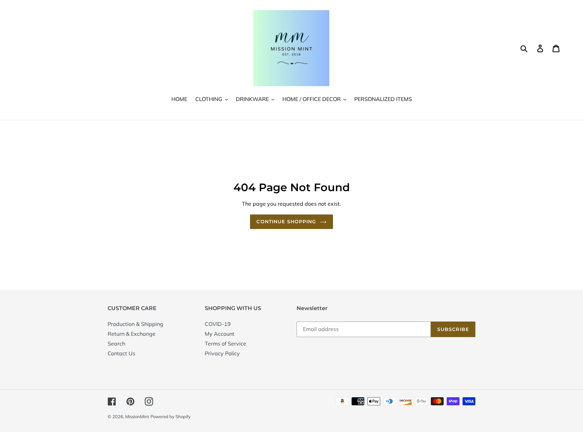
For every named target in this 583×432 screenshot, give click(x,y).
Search (116, 343)
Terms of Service (225, 343)
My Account (219, 333)
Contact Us (121, 353)
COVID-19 (218, 324)
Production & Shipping (135, 324)
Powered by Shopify (170, 416)
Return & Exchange (132, 333)
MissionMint (137, 416)
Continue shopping (286, 222)
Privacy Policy (222, 353)
